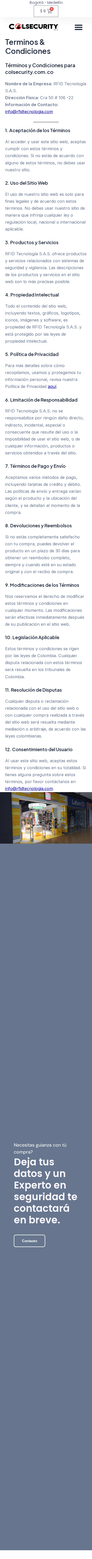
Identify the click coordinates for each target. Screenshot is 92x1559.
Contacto (29, 1241)
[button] (78, 27)
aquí (52, 386)
